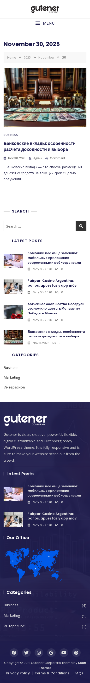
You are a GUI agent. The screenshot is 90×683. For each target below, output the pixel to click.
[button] (45, 23)
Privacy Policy (18, 673)
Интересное (14, 387)
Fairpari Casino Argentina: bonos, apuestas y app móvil (53, 283)
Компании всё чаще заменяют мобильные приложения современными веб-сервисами (54, 258)
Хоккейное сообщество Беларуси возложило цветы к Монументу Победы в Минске (56, 308)
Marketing (12, 377)
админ (37, 158)
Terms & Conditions (52, 673)
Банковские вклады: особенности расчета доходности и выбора (40, 146)
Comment (57, 158)
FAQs (78, 673)
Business (11, 134)
